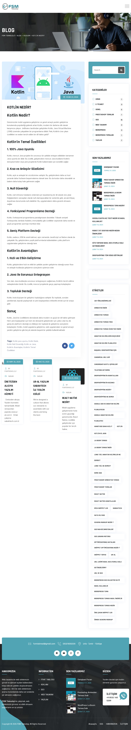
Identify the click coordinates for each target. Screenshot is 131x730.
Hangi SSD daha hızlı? (103, 426)
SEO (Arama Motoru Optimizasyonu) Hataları (104, 537)
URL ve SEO (98, 573)
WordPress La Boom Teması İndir (112, 194)
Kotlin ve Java (30, 344)
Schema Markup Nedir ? (103, 522)
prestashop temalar (103, 487)
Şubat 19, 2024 (109, 209)
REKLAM (44, 684)
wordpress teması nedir (104, 605)
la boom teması (100, 440)
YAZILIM (11, 376)
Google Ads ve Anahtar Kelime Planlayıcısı (106, 405)
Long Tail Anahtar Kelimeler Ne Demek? (107, 455)
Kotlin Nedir (33, 341)
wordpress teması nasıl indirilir (108, 598)
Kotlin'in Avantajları (15, 347)
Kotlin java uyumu (20, 341)
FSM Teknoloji (23, 724)
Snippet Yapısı (100, 555)
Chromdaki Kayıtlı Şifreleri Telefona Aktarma (106, 365)
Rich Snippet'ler (101, 508)
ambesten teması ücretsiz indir (107, 329)
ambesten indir (100, 308)
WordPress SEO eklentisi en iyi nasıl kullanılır (107, 581)
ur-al (113, 555)
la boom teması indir (103, 447)
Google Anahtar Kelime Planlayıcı (104, 416)
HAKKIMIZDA (111, 724)
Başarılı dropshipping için (105, 350)
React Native (99, 494)
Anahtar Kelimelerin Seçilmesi (107, 336)
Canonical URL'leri (102, 357)
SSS (101, 724)
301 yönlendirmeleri (102, 301)
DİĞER (98, 99)
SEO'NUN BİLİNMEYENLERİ (103, 529)
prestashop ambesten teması (106, 480)
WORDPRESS (101, 130)
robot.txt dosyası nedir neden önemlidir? (106, 232)
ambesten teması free (103, 322)
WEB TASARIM (101, 125)
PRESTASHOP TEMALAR (105, 114)
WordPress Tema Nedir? (114, 205)
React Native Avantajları (105, 501)
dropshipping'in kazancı (104, 383)
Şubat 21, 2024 (109, 186)
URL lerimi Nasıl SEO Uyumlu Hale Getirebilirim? (108, 563)
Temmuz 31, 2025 (110, 171)
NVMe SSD (98, 473)
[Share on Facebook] (65, 346)
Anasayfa (93, 724)
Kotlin (119, 426)
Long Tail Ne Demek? (102, 466)
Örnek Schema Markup (103, 620)
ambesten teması (101, 315)
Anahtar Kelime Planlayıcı (105, 343)
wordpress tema (101, 591)
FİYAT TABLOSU (47, 679)
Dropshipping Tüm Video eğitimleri (107, 255)
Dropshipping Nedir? (102, 390)
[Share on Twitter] (72, 346)
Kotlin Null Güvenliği (15, 344)
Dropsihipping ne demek (104, 397)
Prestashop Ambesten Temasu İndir (114, 181)
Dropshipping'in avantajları (106, 375)
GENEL (98, 109)
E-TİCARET (100, 104)
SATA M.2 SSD (99, 515)
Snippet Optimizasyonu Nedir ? (107, 548)
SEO (97, 120)
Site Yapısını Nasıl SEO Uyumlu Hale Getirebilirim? (107, 244)
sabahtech (117, 508)
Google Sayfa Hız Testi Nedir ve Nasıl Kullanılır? (108, 220)
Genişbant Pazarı (111, 167)
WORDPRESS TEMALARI (105, 135)
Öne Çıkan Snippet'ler (103, 612)
